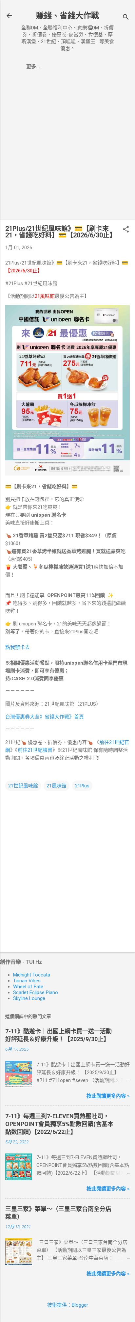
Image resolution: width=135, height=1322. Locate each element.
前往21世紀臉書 (35, 750)
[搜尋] (126, 18)
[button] (126, 229)
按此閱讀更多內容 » (108, 1096)
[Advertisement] (67, 147)
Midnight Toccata (31, 975)
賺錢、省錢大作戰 (67, 15)
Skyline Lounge (29, 998)
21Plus (82, 786)
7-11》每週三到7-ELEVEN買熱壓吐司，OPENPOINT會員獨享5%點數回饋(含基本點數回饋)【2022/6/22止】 (59, 1124)
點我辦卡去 (17, 647)
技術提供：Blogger (67, 1305)
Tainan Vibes (27, 981)
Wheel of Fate (28, 987)
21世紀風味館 (23, 786)
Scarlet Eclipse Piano (35, 992)
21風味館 (57, 786)
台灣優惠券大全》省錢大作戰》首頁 (44, 717)
